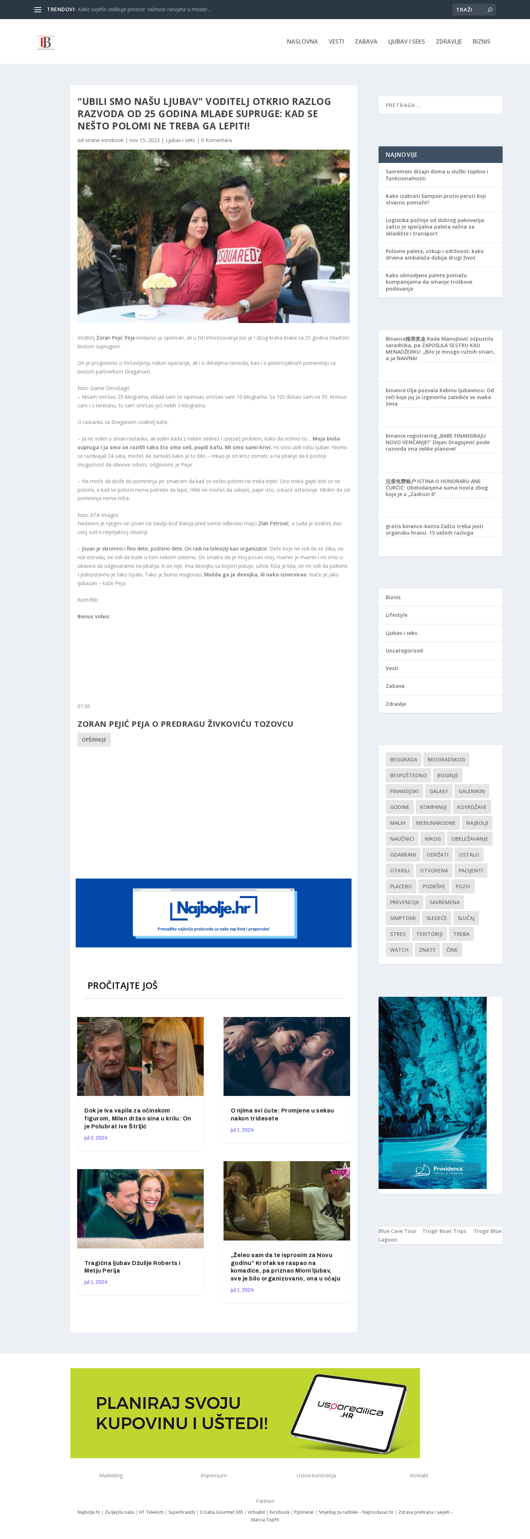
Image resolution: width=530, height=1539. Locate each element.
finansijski (404, 791)
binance (396, 390)
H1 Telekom (151, 1512)
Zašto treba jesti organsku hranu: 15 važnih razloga (434, 529)
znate (427, 949)
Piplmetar (303, 1512)
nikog (433, 838)
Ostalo (469, 854)
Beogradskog (446, 759)
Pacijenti (471, 870)
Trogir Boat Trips (444, 1231)
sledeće (436, 918)
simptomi (403, 918)
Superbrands (181, 1512)
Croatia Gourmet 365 (221, 1512)
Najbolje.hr (89, 1512)
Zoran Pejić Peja (115, 337)
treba (461, 933)
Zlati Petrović (273, 523)
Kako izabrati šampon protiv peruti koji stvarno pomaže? (436, 199)
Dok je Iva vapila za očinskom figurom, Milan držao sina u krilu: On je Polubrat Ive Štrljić (137, 1118)
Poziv (463, 886)
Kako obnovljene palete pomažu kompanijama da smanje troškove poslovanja (429, 282)
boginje (447, 775)
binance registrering (411, 435)
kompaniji (433, 807)
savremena (444, 902)
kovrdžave (472, 807)
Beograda (403, 759)
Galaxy (438, 791)
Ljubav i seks (406, 42)
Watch (399, 949)
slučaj (466, 918)
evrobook (112, 140)
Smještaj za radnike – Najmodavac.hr (356, 1512)
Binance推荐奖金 (406, 338)
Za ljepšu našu (119, 1512)
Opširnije (94, 739)
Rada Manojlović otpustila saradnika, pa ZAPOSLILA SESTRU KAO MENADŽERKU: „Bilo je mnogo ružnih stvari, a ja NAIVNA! (440, 348)
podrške (434, 886)
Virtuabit (256, 1512)
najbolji (477, 822)
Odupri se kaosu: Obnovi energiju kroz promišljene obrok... (146, 9)
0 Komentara (216, 140)
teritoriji (429, 933)
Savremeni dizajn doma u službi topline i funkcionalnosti (437, 174)
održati (438, 854)
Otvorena (434, 870)
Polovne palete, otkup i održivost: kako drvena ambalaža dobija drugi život (435, 254)
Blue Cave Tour (397, 1231)
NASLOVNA (302, 42)
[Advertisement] (214, 811)
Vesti (336, 42)
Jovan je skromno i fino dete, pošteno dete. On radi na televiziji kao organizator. (175, 548)
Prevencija (404, 902)
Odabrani (403, 854)
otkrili (400, 870)
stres (398, 933)
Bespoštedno (408, 775)
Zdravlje (449, 42)
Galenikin (472, 791)
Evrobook (280, 1512)
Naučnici (402, 838)
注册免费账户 (401, 481)
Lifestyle (396, 614)
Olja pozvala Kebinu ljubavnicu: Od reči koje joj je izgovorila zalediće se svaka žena (440, 397)
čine (452, 949)
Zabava (366, 42)
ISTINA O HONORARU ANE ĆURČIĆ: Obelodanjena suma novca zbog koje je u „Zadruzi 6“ (437, 487)
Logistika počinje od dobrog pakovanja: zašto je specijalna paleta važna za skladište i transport (435, 226)
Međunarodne (436, 822)
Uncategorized (404, 650)
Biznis (481, 42)
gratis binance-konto (413, 526)
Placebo (401, 886)
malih (398, 822)
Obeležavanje (469, 838)
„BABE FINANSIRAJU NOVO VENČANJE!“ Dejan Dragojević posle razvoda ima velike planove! (438, 442)
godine (400, 807)
